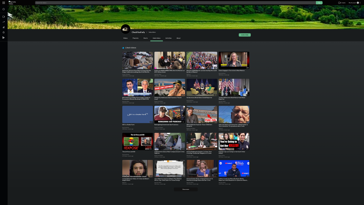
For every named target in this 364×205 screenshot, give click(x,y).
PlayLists (135, 38)
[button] (354, 3)
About (178, 38)
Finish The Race (126, 74)
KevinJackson (222, 73)
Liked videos (156, 38)
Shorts (146, 38)
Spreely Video (157, 74)
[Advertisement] (185, 197)
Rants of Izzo (222, 155)
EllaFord (189, 74)
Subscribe (244, 35)
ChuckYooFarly (138, 32)
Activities (169, 38)
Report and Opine (158, 101)
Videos (125, 38)
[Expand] (3, 2)
